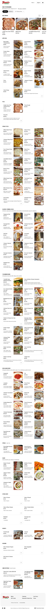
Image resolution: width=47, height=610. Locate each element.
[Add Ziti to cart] (42, 379)
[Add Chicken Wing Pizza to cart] (21, 145)
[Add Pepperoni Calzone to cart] (42, 249)
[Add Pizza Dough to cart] (42, 111)
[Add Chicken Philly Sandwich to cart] (21, 343)
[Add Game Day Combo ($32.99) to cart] (21, 577)
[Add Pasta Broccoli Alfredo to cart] (21, 437)
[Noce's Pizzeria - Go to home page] (6, 2)
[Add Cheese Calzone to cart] (21, 249)
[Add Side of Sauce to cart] (21, 503)
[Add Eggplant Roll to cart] (21, 268)
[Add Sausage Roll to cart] (21, 229)
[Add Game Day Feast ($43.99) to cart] (21, 587)
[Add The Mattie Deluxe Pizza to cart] (39, 28)
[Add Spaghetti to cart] (21, 379)
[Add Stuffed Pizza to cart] (42, 194)
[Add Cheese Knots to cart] (42, 96)
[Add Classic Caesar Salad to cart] (21, 478)
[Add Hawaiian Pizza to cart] (42, 203)
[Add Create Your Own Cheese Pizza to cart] (13, 28)
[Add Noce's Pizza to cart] (21, 174)
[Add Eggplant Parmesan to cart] (42, 418)
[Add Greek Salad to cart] (42, 478)
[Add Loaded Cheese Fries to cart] (42, 57)
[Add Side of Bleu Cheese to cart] (21, 513)
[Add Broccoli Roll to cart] (42, 220)
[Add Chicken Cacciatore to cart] (21, 398)
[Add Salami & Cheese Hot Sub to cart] (21, 324)
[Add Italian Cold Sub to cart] (21, 353)
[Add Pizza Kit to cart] (21, 120)
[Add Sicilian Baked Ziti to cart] (21, 408)
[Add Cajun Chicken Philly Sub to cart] (42, 343)
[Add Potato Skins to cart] (21, 57)
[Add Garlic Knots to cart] (21, 76)
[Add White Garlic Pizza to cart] (21, 135)
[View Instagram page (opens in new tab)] (4, 608)
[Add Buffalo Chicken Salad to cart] (42, 469)
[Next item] (42, 15)
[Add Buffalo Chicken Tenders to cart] (42, 67)
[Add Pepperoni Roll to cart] (21, 220)
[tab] (5, 11)
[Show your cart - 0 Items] (42, 2)
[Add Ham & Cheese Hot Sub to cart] (42, 314)
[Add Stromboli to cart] (42, 239)
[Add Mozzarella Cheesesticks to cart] (21, 47)
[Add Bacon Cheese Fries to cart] (42, 76)
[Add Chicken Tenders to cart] (21, 67)
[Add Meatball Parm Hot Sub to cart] (21, 304)
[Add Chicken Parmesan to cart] (21, 418)
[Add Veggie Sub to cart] (42, 362)
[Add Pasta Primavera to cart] (42, 408)
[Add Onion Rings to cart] (21, 96)
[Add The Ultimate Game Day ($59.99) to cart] (42, 577)
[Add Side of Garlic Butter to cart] (42, 513)
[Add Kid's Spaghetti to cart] (42, 552)
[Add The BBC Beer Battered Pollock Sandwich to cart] (21, 285)
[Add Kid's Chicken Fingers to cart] (21, 552)
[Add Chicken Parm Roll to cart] (42, 229)
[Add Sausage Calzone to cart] (21, 259)
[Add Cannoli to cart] (42, 537)
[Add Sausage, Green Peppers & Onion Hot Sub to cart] (42, 324)
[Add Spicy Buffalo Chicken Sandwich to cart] (42, 285)
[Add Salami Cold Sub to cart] (21, 362)
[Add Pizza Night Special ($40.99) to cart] (21, 452)
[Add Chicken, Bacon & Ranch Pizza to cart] (42, 174)
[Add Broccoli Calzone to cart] (42, 259)
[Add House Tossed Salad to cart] (21, 469)
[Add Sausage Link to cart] (42, 522)
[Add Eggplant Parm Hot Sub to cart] (42, 294)
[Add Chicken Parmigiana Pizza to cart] (42, 145)
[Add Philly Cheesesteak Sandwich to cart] (42, 333)
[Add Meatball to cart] (21, 522)
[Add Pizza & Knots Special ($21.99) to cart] (42, 452)
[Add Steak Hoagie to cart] (21, 333)
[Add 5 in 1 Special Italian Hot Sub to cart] (21, 294)
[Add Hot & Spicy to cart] (21, 203)
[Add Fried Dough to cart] (21, 537)
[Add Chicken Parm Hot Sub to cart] (21, 314)
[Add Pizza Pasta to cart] (42, 389)
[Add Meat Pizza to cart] (26, 28)
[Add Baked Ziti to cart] (42, 398)
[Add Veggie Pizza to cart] (42, 164)
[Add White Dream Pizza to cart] (21, 184)
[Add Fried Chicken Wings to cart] (42, 47)
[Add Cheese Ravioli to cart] (42, 437)
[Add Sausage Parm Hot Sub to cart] (42, 304)
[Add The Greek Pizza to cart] (42, 184)
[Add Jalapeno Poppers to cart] (42, 86)
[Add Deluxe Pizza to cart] (42, 135)
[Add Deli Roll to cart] (21, 239)
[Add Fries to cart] (21, 86)
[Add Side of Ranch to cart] (42, 503)
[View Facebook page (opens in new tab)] (2, 608)
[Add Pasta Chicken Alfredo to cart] (42, 427)
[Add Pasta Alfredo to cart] (21, 427)
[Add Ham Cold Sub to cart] (42, 353)
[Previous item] (39, 15)
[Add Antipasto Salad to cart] (21, 488)
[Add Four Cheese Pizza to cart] (21, 155)
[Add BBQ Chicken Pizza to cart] (21, 194)
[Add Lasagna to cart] (21, 389)
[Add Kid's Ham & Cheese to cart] (21, 562)
